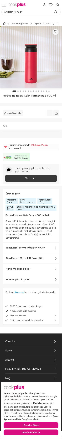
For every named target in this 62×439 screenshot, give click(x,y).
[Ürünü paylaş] (56, 113)
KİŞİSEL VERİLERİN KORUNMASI (23, 368)
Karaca (7, 95)
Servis (8, 350)
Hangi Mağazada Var (18, 268)
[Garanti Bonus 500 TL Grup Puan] (16, 157)
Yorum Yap (31, 178)
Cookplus (10, 341)
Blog (7, 378)
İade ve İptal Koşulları (18, 279)
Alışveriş (9, 359)
